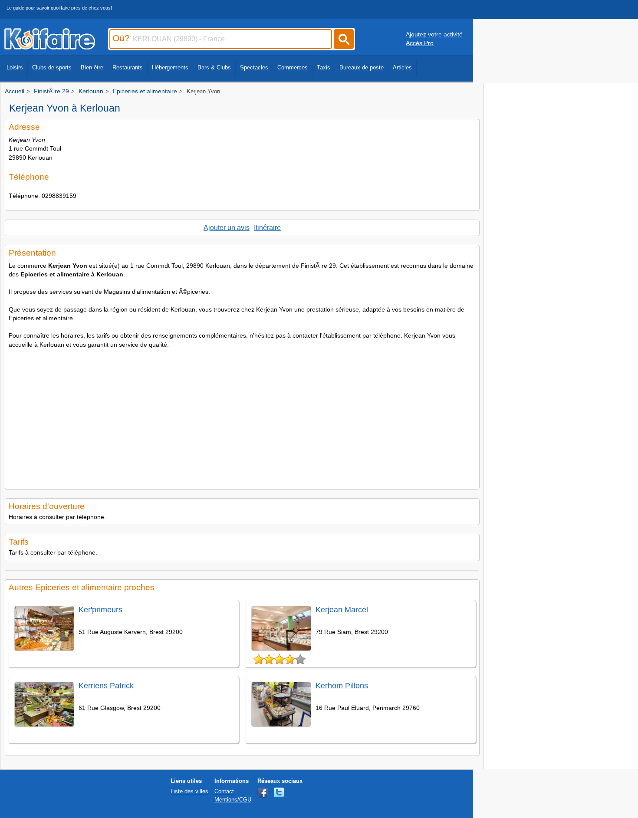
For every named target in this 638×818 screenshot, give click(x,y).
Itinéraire (267, 227)
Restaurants (127, 67)
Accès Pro (420, 42)
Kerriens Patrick (106, 685)
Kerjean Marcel (342, 609)
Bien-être (92, 67)
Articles (402, 67)
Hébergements (170, 67)
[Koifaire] (49, 47)
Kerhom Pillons (342, 685)
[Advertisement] (242, 416)
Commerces (292, 67)
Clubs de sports (52, 67)
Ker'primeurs (100, 609)
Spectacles (254, 67)
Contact (224, 791)
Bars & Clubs (214, 67)
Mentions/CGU (232, 799)
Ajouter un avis (227, 227)
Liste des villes (189, 791)
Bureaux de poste (361, 67)
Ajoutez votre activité (434, 34)
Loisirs (15, 67)
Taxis (323, 67)
